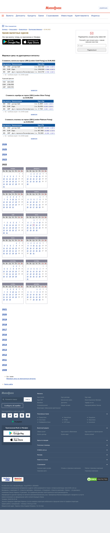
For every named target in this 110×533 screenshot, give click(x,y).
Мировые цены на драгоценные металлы (21, 378)
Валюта (9, 16)
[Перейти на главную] (55, 8)
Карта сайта (8, 384)
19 (10, 181)
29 (7, 207)
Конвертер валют (42, 405)
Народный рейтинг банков (93, 405)
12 (10, 179)
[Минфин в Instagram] (22, 415)
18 (7, 181)
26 (10, 184)
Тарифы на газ (89, 402)
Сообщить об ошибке (12, 406)
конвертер (34, 90)
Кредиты (32, 16)
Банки (41, 16)
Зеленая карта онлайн (44, 468)
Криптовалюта (82, 16)
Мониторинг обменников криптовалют (49, 408)
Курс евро (88, 397)
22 (30, 181)
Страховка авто (42, 471)
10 (4, 179)
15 (30, 179)
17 (4, 181)
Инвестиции (67, 16)
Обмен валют (41, 431)
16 (33, 179)
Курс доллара (65, 397)
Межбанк (40, 402)
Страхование (52, 16)
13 (13, 179)
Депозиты (20, 16)
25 (7, 184)
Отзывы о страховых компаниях (71, 468)
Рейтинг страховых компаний (94, 468)
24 (4, 184)
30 (10, 207)
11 (7, 179)
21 (16, 181)
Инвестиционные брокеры (93, 400)
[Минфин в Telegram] (10, 415)
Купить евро (64, 434)
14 (16, 179)
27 (13, 184)
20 (13, 181)
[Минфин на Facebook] (4, 415)
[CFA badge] (29, 479)
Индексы (95, 16)
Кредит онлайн (65, 405)
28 (16, 184)
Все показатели (10, 26)
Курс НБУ (40, 400)
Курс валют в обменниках (69, 431)
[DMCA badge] (97, 479)
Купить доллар (41, 434)
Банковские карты (66, 400)
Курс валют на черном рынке (94, 431)
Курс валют (40, 397)
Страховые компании (91, 471)
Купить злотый (89, 434)
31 (4, 187)
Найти (27, 399)
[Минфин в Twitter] (16, 415)
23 (33, 181)
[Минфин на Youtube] (28, 415)
